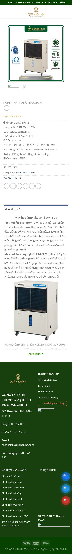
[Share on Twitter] (19, 186)
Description (12, 208)
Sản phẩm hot (14, 178)
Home (6, 102)
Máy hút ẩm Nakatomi (28, 102)
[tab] (36, 208)
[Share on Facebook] (13, 186)
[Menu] (5, 11)
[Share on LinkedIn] (38, 186)
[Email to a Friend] (25, 186)
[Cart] (67, 11)
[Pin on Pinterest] (32, 186)
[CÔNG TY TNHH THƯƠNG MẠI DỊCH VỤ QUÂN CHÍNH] (36, 11)
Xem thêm (34, 353)
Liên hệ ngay (12, 116)
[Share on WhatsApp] (7, 186)
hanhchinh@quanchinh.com (18, 444)
